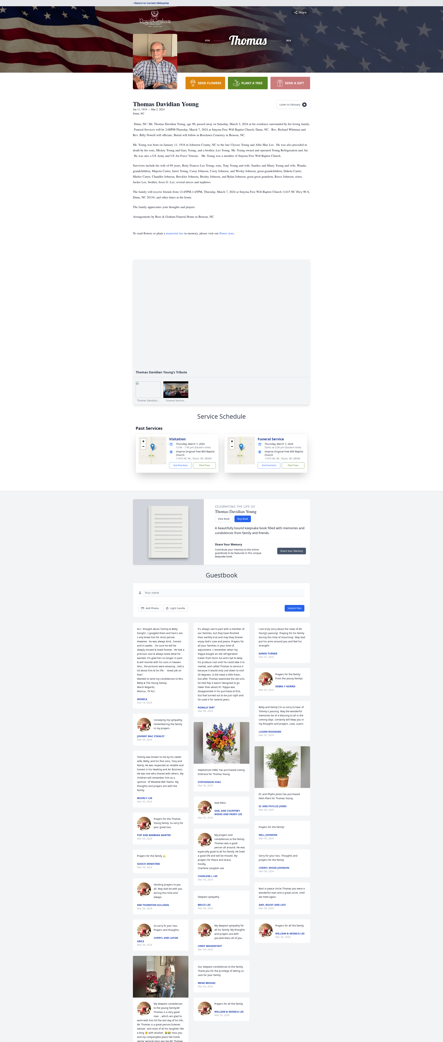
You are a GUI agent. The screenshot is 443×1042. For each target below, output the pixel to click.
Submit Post (294, 608)
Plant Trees (204, 465)
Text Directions (180, 465)
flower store (226, 233)
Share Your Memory (291, 551)
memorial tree (174, 233)
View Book (223, 518)
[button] (152, 447)
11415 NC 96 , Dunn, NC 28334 (193, 458)
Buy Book (242, 518)
